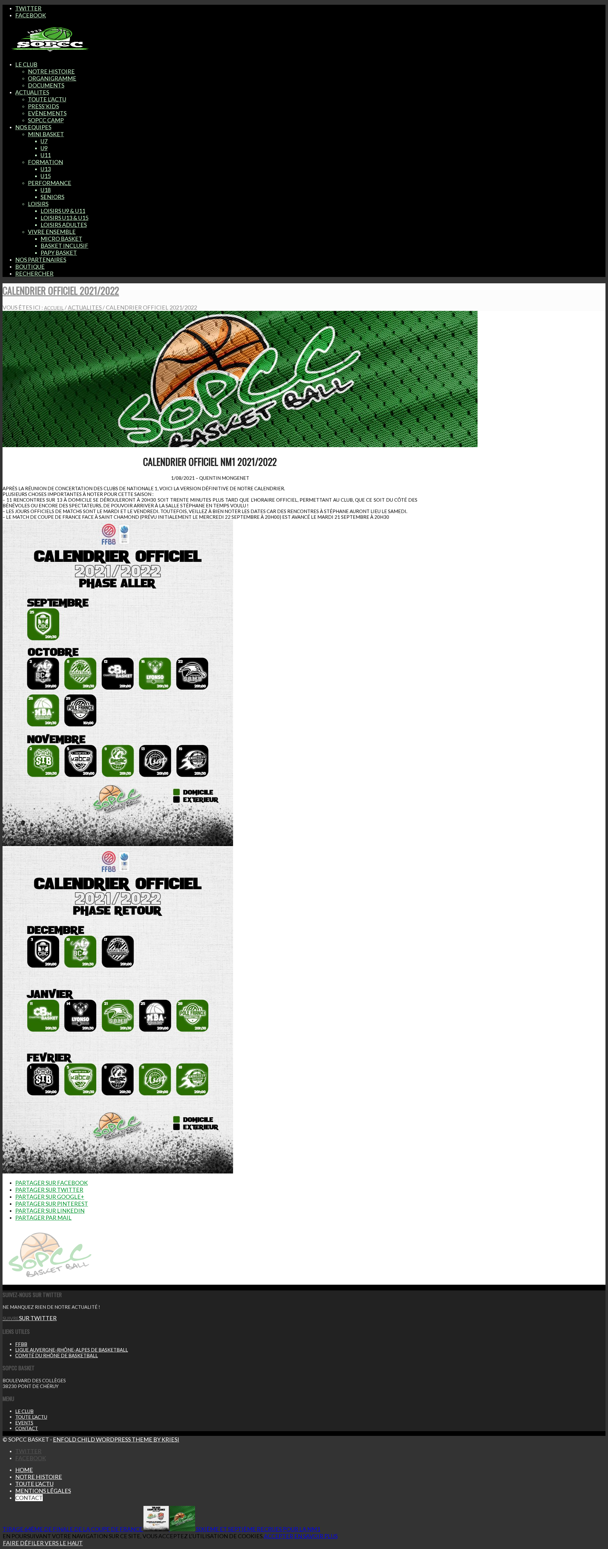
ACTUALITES (85, 307)
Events (24, 1422)
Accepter (278, 1536)
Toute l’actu (31, 1417)
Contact (26, 1428)
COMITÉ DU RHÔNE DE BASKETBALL (56, 1355)
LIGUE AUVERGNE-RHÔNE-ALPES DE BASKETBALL (71, 1350)
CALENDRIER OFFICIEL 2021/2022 (61, 290)
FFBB (21, 1344)
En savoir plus (316, 1536)
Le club (24, 1411)
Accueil (54, 308)
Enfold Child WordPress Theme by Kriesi (116, 1439)
